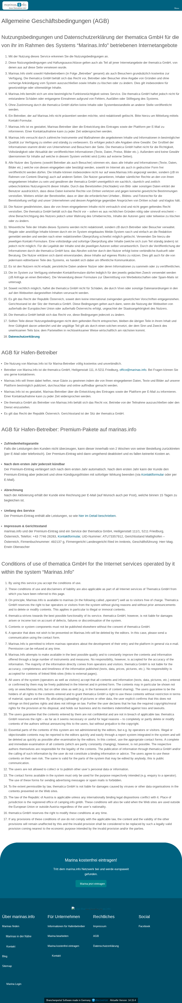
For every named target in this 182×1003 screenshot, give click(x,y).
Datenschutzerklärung (106, 945)
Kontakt (10, 946)
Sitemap (7, 965)
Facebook (144, 926)
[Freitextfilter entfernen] (166, 5)
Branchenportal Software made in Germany (67, 1000)
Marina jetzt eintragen (92, 883)
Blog (4, 956)
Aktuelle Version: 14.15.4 (123, 1000)
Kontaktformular (152, 474)
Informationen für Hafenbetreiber (66, 926)
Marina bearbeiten (58, 935)
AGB (96, 935)
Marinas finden (10, 926)
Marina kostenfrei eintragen (63, 945)
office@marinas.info (133, 370)
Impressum (99, 926)
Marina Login (13, 983)
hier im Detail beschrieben (97, 516)
